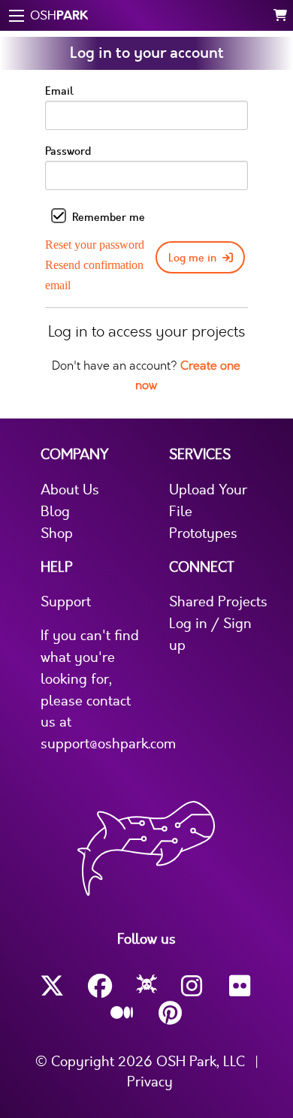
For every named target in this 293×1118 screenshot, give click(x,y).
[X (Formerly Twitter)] (52, 986)
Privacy (150, 1082)
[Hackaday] (147, 986)
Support (66, 602)
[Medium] (122, 1013)
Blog (55, 512)
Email (59, 91)
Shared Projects (218, 602)
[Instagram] (193, 986)
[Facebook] (100, 986)
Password (68, 151)
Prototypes (203, 533)
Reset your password (94, 244)
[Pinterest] (171, 1013)
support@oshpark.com (108, 744)
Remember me (108, 217)
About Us (70, 490)
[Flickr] (241, 986)
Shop (57, 533)
